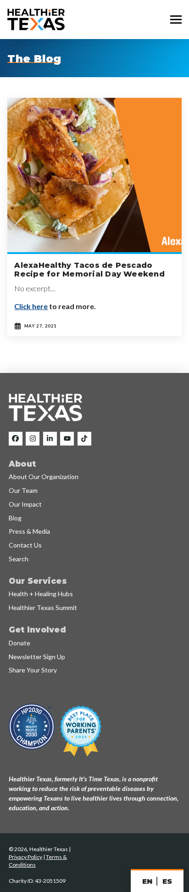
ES (167, 881)
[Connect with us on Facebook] (15, 439)
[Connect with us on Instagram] (32, 439)
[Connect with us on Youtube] (67, 439)
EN (147, 881)
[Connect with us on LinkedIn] (50, 439)
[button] (176, 20)
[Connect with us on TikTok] (84, 439)
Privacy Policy (25, 856)
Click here (31, 306)
